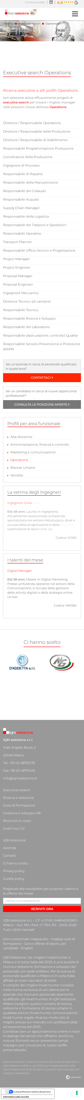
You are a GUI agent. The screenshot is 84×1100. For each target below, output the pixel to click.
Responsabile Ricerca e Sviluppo (29, 318)
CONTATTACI (41, 377)
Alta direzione (21, 437)
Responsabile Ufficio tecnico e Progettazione (39, 250)
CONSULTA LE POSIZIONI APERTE (41, 404)
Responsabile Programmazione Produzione (38, 148)
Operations (19, 460)
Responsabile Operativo (22, 233)
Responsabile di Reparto (23, 174)
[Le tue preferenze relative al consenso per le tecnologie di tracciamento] (77, 1093)
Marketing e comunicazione (33, 452)
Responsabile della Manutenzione (30, 182)
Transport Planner (17, 242)
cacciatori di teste (42, 980)
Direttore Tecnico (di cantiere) (27, 301)
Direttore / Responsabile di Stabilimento (35, 140)
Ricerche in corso (17, 821)
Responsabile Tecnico (20, 310)
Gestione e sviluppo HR (22, 813)
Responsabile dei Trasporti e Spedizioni (34, 225)
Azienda (9, 848)
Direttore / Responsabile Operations (32, 123)
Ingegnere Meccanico (21, 293)
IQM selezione (14, 840)
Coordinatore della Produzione (27, 157)
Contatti (9, 856)
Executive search (16, 790)
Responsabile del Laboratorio (26, 327)
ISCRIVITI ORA (42, 909)
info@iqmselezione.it (20, 778)
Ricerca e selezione (18, 798)
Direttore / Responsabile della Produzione (36, 131)
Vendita (16, 475)
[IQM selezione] (20, 13)
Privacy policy (13, 871)
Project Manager (16, 259)
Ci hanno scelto (35, 2)
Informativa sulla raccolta (16, 1097)
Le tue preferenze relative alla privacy (32, 1091)
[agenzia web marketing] (73, 1077)
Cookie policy (13, 879)
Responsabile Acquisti (21, 199)
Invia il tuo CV (14, 828)
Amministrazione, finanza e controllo (39, 444)
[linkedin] (51, 2)
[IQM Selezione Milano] (18, 732)
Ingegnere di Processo (21, 165)
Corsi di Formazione (19, 805)
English (27, 948)
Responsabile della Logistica (26, 216)
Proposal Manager (17, 276)
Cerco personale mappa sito (25, 939)
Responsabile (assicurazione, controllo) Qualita (40, 335)
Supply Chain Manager (21, 208)
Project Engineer (16, 267)
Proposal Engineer (18, 284)
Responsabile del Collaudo (24, 191)
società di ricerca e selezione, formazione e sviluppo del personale (41, 966)
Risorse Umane (22, 468)
